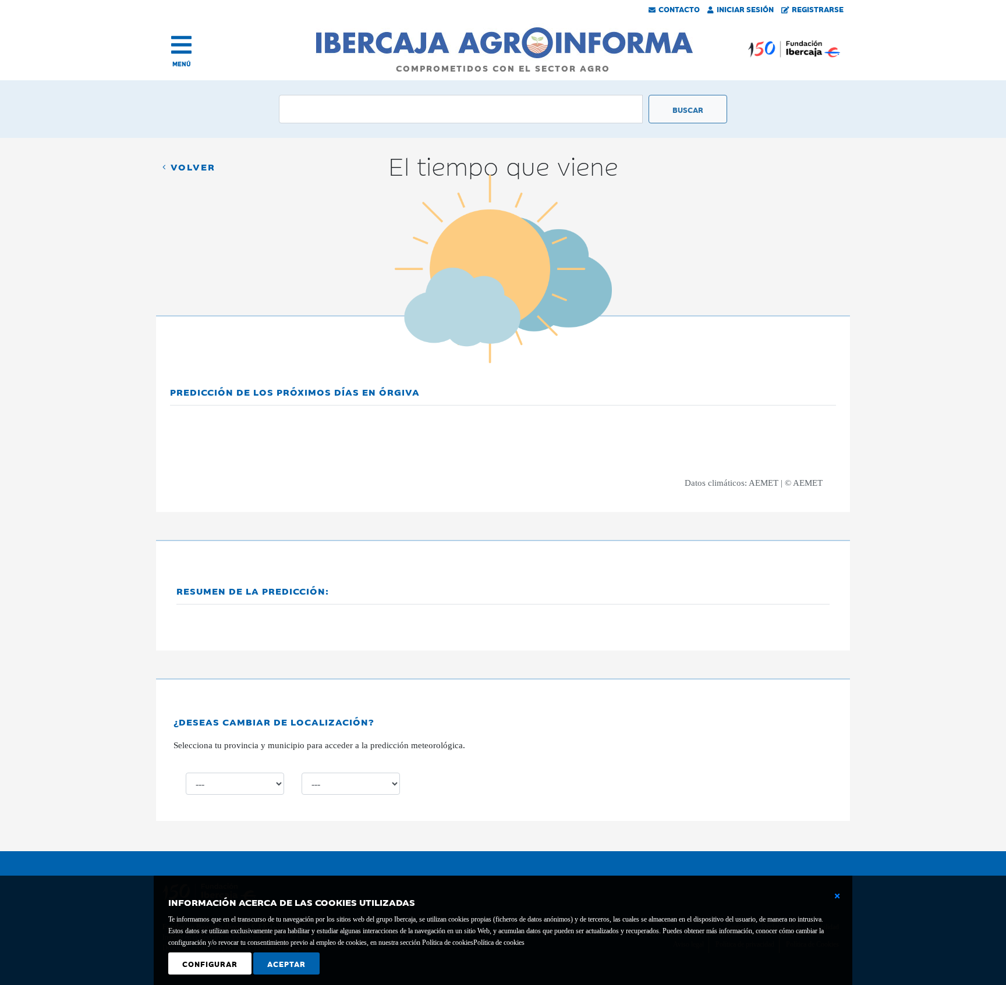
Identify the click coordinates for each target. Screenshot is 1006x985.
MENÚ (181, 63)
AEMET (763, 483)
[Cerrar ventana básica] (837, 896)
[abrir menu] (181, 44)
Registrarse (818, 8)
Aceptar (286, 963)
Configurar (210, 963)
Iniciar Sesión (745, 8)
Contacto (679, 8)
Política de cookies (499, 942)
